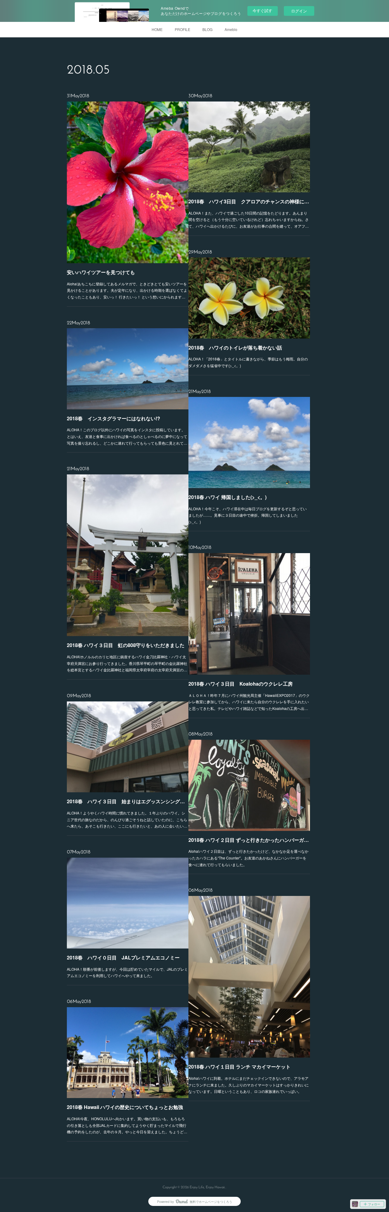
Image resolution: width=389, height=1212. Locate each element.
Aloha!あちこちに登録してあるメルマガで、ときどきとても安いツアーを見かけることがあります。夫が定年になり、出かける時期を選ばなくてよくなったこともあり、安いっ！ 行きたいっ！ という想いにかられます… (127, 290)
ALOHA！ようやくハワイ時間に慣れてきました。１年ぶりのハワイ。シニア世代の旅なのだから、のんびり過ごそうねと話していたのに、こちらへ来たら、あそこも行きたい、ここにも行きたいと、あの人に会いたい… (127, 819)
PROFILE (182, 29)
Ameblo (231, 29)
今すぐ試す (262, 10)
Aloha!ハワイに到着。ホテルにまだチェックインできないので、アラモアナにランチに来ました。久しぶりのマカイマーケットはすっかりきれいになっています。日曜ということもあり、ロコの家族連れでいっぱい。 (248, 1085)
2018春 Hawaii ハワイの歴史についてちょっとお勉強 (125, 1107)
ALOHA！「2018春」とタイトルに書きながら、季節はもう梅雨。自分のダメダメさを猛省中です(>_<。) (248, 362)
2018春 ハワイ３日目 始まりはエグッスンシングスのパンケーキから (127, 801)
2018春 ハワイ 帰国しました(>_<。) (227, 497)
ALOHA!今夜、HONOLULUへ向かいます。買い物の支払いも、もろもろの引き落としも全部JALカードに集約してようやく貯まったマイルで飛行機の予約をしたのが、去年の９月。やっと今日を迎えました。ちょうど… (127, 1125)
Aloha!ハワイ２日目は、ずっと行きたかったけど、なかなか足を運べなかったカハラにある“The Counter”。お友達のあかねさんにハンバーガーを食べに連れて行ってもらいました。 (248, 858)
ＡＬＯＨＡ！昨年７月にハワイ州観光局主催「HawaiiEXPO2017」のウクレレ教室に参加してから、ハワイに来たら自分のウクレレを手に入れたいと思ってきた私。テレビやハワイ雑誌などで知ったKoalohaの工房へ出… (249, 702)
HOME (157, 29)
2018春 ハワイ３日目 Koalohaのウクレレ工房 (240, 683)
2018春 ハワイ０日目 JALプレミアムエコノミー (123, 957)
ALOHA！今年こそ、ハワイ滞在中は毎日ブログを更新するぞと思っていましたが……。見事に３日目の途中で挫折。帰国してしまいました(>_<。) (247, 515)
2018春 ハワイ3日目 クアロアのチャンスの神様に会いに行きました (249, 201)
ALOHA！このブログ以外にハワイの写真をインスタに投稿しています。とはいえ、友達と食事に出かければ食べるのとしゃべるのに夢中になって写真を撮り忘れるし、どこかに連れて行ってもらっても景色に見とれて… (127, 436)
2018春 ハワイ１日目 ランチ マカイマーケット (239, 1066)
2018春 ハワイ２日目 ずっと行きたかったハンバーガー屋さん (249, 839)
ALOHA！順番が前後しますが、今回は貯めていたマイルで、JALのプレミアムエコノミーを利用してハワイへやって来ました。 (127, 972)
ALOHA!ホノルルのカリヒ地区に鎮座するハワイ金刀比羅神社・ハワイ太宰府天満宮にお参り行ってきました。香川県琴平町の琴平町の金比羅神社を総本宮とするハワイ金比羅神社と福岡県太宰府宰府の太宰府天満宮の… (127, 663)
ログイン (299, 11)
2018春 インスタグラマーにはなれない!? (113, 418)
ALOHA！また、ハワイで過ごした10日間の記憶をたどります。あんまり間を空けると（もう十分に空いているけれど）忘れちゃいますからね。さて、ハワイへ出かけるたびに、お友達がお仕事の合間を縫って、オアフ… (248, 219)
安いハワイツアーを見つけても (101, 272)
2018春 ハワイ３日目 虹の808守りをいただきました (125, 645)
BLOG (207, 29)
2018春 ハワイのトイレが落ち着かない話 (235, 347)
